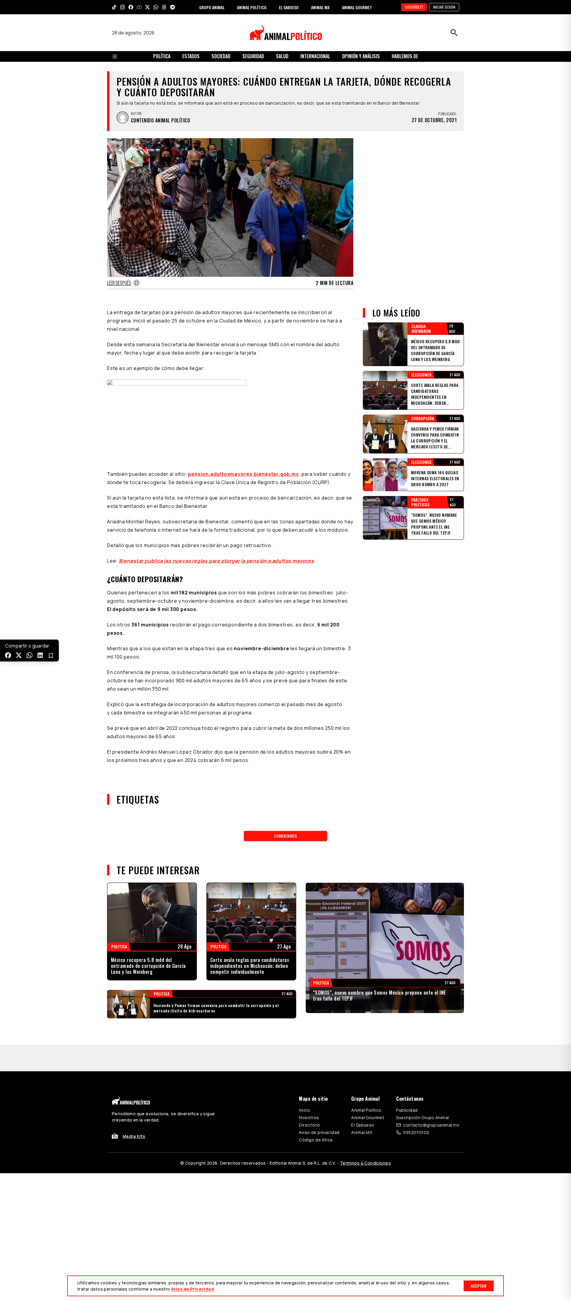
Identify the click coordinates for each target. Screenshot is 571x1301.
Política (161, 56)
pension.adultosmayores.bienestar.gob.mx (243, 474)
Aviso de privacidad (319, 1105)
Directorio (309, 1098)
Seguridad (253, 56)
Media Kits (134, 1109)
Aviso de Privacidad (192, 1289)
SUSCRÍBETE (414, 7)
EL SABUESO (289, 7)
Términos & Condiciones (365, 1136)
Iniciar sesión (444, 7)
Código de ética (315, 1113)
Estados (191, 56)
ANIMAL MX (320, 7)
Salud (282, 56)
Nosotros (309, 1091)
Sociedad (220, 56)
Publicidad (407, 1083)
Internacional (315, 56)
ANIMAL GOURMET (357, 7)
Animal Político (366, 1083)
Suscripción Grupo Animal (422, 1091)
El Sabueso (362, 1098)
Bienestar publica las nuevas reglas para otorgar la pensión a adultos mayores (216, 560)
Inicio (304, 1083)
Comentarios (285, 836)
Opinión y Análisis (361, 56)
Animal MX (361, 1105)
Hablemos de (405, 56)
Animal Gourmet (367, 1091)
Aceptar (479, 1286)
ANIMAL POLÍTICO (251, 7)
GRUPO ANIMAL (212, 7)
